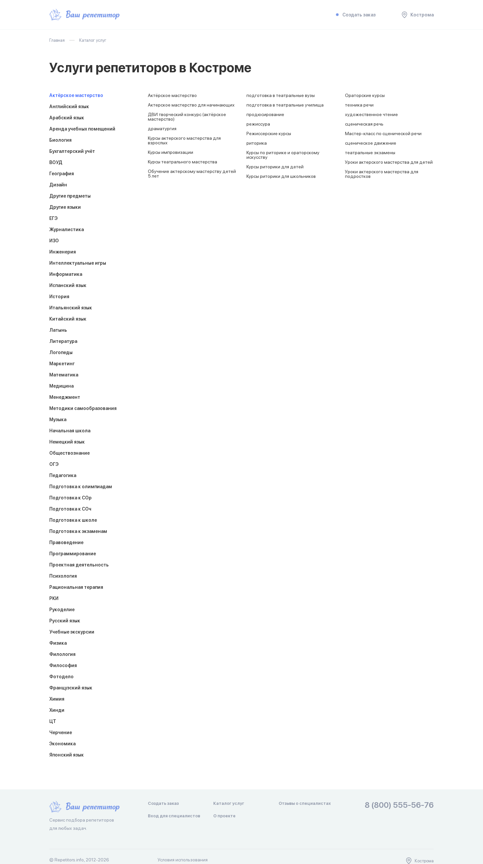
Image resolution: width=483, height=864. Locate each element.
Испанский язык (67, 285)
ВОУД (55, 162)
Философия (63, 665)
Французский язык (70, 687)
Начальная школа (69, 430)
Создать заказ (359, 14)
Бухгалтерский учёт (72, 151)
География (61, 173)
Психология (63, 576)
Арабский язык (66, 117)
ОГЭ (53, 464)
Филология (62, 654)
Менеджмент (64, 397)
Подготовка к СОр (70, 497)
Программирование (72, 553)
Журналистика (66, 229)
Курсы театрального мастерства (182, 161)
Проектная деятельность (79, 564)
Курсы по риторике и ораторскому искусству (282, 155)
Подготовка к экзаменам (78, 531)
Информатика (65, 274)
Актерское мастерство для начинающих (191, 105)
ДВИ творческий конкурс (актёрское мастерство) (187, 117)
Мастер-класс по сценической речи (383, 133)
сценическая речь (364, 124)
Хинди (56, 710)
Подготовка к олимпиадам (80, 486)
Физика (58, 643)
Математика (63, 374)
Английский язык (69, 106)
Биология (60, 140)
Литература (63, 341)
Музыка (57, 419)
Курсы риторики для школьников (281, 176)
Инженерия (62, 251)
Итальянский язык (70, 307)
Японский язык (66, 754)
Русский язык (64, 620)
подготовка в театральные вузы (280, 95)
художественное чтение (371, 114)
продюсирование (265, 114)
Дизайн (58, 184)
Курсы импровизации (170, 152)
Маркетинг (62, 363)
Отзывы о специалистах (305, 803)
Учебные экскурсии (71, 632)
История (59, 296)
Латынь (58, 330)
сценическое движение (370, 143)
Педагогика (62, 475)
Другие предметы (70, 196)
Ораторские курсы (365, 95)
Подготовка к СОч (70, 509)
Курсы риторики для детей (275, 166)
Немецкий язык (67, 441)
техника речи (359, 105)
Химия (56, 699)
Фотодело (61, 676)
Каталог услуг (228, 803)
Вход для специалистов (174, 815)
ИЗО (54, 240)
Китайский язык (67, 319)
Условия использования (183, 859)
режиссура (258, 124)
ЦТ (52, 721)
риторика (256, 143)
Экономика (62, 743)
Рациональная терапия (76, 587)
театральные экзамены (370, 152)
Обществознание (69, 453)
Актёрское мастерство (76, 95)
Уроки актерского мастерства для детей (389, 162)
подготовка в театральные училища (285, 105)
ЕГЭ (53, 218)
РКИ (53, 598)
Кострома (422, 14)
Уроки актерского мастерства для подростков (381, 174)
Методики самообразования (83, 408)
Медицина (61, 386)
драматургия (162, 128)
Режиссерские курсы (268, 133)
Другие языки (65, 207)
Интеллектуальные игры (77, 263)
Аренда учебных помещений (82, 129)
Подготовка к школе (73, 520)
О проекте (224, 815)
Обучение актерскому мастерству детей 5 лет (192, 174)
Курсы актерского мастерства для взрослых (184, 140)
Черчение (60, 732)
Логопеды (61, 352)
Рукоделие (62, 609)
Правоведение (66, 542)
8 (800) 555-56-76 (399, 805)
